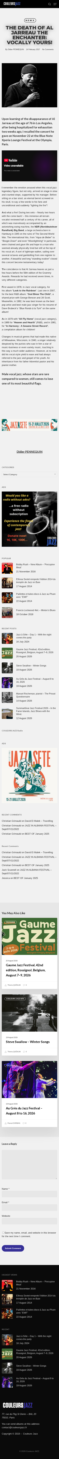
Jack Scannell (9, 870)
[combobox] (29, 474)
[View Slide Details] (29, 425)
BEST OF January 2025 (37, 834)
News (30, 20)
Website (6, 1216)
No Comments (48, 49)
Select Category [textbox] (10, 474)
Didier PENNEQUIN (16, 49)
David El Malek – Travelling (39, 821)
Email (5, 1202)
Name (5, 1189)
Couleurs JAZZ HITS (15, 999)
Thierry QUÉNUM (14, 985)
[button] (55, 4)
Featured (10, 922)
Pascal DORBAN (13, 1123)
